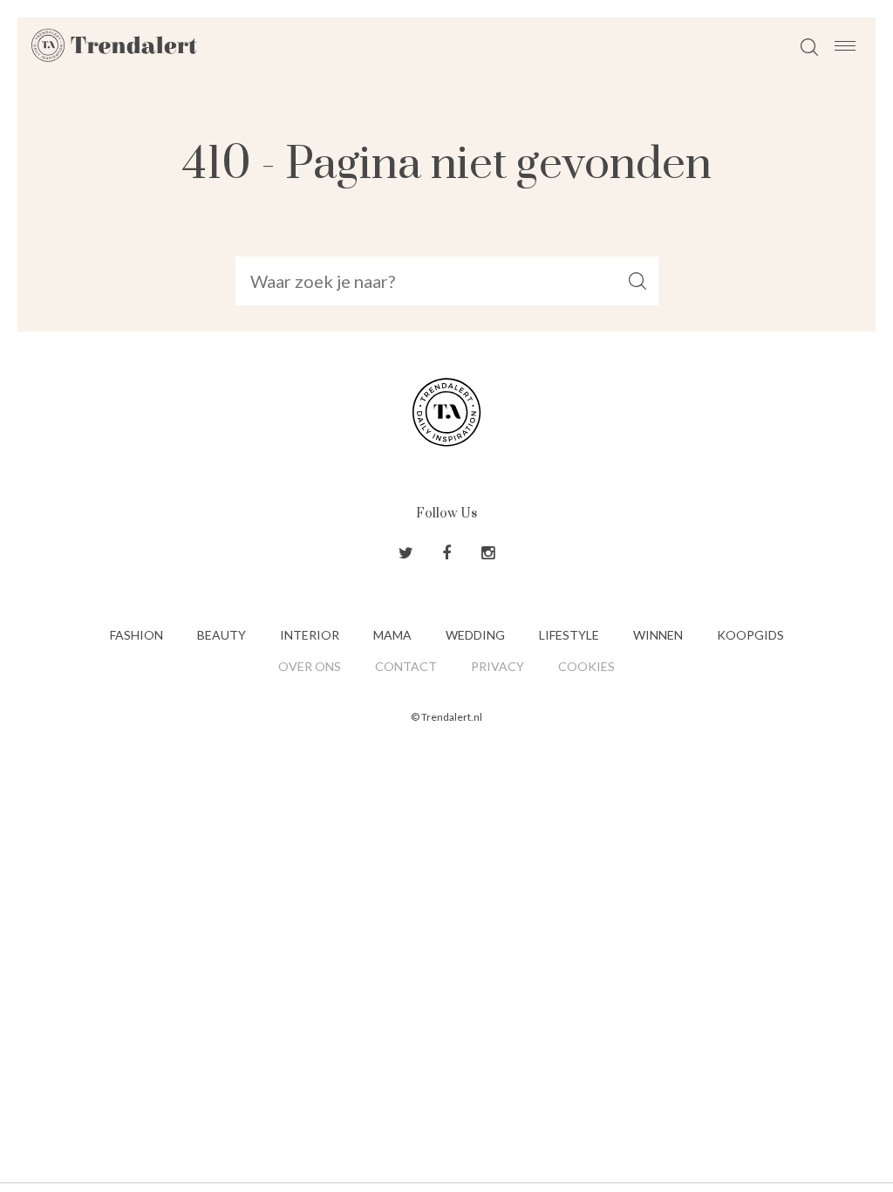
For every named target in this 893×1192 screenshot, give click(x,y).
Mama (392, 634)
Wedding (475, 634)
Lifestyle (569, 634)
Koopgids (750, 634)
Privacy (497, 666)
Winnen (658, 634)
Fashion (136, 634)
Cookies (586, 666)
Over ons (309, 666)
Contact (406, 666)
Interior (309, 634)
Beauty (221, 634)
